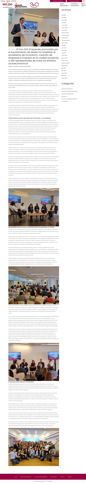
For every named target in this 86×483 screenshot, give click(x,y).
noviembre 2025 (65, 35)
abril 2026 (64, 22)
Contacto (13, 1)
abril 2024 (64, 75)
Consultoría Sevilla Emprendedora (69, 91)
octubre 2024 (65, 60)
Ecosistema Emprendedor (25, 66)
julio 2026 (64, 15)
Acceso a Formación (74, 1)
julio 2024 (64, 68)
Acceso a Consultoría (58, 1)
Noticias (3, 1)
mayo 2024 (64, 73)
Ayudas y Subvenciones (67, 88)
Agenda (8, 1)
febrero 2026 (64, 27)
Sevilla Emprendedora (25, 476)
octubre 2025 (65, 37)
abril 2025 (64, 53)
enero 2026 (64, 30)
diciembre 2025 (65, 32)
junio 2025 (64, 48)
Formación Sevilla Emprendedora (69, 99)
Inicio (16, 476)
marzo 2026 (64, 25)
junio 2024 (64, 70)
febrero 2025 (65, 58)
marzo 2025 (64, 55)
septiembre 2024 (66, 63)
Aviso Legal (49, 481)
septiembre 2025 (66, 40)
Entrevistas (64, 96)
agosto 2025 (64, 42)
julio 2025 (64, 45)
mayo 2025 (64, 50)
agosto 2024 (64, 65)
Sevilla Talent (53, 476)
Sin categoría (65, 101)
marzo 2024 (64, 78)
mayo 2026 (64, 20)
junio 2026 (64, 17)
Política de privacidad (39, 481)
